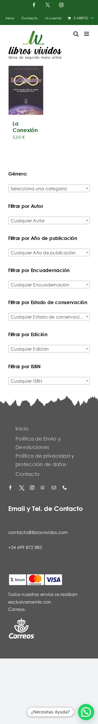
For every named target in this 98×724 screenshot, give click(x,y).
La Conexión (25, 126)
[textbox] (49, 188)
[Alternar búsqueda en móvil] (76, 34)
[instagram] (32, 488)
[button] (86, 712)
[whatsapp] (43, 488)
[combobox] (49, 188)
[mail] (54, 488)
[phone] (65, 488)
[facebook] (11, 488)
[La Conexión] (25, 90)
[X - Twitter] (21, 488)
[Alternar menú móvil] (87, 34)
